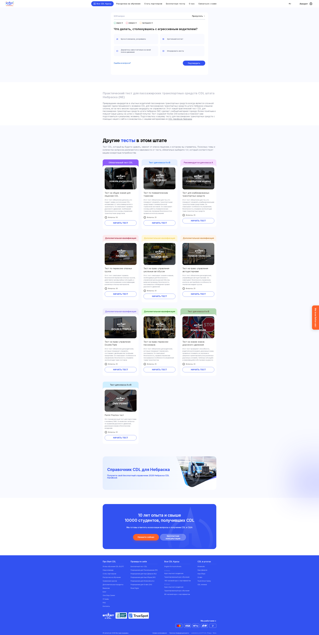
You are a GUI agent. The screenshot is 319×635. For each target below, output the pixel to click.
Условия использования (160, 633)
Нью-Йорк (201, 574)
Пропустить (197, 16)
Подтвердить (194, 63)
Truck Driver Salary (204, 581)
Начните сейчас (146, 537)
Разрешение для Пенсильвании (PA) (144, 570)
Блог (104, 592)
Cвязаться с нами (207, 4)
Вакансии (106, 588)
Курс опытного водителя (173, 573)
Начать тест (120, 223)
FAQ (104, 603)
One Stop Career (109, 595)
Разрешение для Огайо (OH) (141, 584)
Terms (214, 633)
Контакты (106, 606)
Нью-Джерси (202, 570)
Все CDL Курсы (104, 4)
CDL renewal (202, 584)
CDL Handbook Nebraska (180, 119)
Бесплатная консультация (173, 537)
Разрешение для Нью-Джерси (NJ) (144, 574)
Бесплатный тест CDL (139, 566)
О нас (192, 4)
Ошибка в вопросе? (122, 63)
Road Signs (135, 588)
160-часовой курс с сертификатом (177, 581)
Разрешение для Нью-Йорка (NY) (143, 577)
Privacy (209, 633)
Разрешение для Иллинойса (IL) (142, 581)
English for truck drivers (172, 566)
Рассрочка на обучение (128, 4)
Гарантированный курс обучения (176, 577)
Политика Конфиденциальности (179, 633)
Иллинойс (201, 566)
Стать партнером (153, 4)
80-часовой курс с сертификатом (177, 594)
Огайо (200, 577)
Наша (108, 570)
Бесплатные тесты (175, 4)
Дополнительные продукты (113, 584)
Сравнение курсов (110, 581)
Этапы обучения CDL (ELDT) (113, 566)
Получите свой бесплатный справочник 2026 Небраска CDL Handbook (138, 476)
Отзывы (106, 599)
